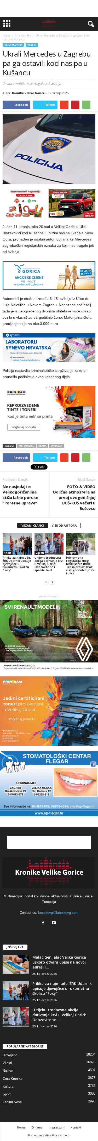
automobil (26, 445)
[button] (90, 24)
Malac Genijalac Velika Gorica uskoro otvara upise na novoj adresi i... (59, 962)
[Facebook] (44, 923)
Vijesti (31, 44)
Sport (7, 553)
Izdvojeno (10, 1055)
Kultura (8, 1086)
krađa (42, 445)
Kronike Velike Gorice (28, 93)
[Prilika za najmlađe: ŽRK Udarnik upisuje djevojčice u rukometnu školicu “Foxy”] (17, 544)
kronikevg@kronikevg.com (58, 913)
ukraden (56, 445)
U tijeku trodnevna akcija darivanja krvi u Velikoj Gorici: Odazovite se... (59, 1014)
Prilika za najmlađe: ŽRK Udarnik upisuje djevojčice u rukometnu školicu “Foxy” (17, 564)
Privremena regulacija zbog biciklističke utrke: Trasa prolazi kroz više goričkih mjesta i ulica (80, 565)
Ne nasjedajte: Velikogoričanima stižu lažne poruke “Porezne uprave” (20, 494)
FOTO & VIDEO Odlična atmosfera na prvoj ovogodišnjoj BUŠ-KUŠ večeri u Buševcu (74, 497)
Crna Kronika (13, 44)
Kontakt (76, 1127)
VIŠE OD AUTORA (64, 525)
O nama (37, 1127)
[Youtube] (54, 923)
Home (6, 35)
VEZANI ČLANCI (32, 525)
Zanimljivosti (12, 1102)
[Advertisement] (49, 8)
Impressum (57, 1127)
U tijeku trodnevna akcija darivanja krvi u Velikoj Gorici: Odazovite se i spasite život (48, 564)
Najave (71, 553)
